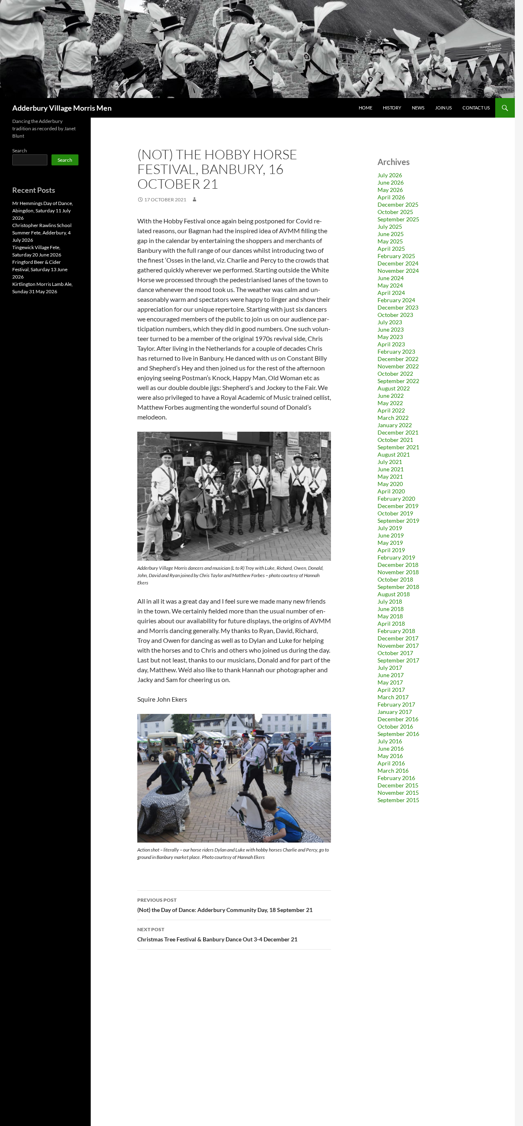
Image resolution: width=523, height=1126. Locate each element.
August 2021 (394, 454)
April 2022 (391, 410)
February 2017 (396, 704)
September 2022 (398, 380)
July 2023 (390, 322)
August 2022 (394, 388)
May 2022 (390, 402)
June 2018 (391, 608)
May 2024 (390, 285)
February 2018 (396, 630)
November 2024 (398, 270)
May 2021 (390, 476)
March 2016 (393, 770)
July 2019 (390, 527)
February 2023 (396, 351)
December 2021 (398, 432)
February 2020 (396, 498)
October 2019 (395, 513)
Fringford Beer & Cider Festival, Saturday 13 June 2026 (39, 269)
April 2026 (391, 197)
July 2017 (390, 667)
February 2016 (396, 777)
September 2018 (398, 586)
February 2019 (396, 557)
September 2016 (398, 733)
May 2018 (390, 616)
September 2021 (398, 447)
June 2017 (391, 674)
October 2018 (395, 579)
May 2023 (390, 336)
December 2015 (398, 785)
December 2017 (398, 638)
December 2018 (398, 564)
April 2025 (391, 248)
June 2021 (391, 469)
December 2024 (398, 263)
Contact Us (476, 107)
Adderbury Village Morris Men (62, 107)
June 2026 (391, 182)
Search (19, 150)
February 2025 (396, 255)
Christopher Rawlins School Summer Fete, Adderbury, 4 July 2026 (42, 232)
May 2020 (390, 483)
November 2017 (398, 645)
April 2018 (391, 623)
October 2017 (395, 652)
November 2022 (398, 366)
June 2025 (391, 233)
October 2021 (395, 439)
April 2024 (391, 292)
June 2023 (391, 329)
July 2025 (390, 226)
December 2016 (398, 719)
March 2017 (393, 696)
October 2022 (395, 373)
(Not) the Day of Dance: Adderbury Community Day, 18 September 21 (225, 905)
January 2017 (395, 711)
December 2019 (398, 505)
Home (365, 107)
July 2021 (390, 461)
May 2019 (390, 542)
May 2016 (390, 755)
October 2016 (395, 726)
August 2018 (394, 594)
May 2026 (390, 189)
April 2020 (391, 491)
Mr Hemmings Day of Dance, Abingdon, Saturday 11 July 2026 (42, 210)
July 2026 (390, 175)
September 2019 (398, 520)
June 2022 (391, 395)
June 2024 (391, 277)
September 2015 (398, 799)
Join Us (443, 107)
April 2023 (391, 344)
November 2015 (398, 792)
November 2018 (398, 572)
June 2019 (391, 535)
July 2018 (390, 601)
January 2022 (395, 424)
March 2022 (393, 417)
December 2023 (398, 307)
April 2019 (391, 549)
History (392, 107)
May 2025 (390, 241)
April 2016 (391, 763)
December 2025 (398, 204)
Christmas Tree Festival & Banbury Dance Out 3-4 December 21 (217, 934)
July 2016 (390, 741)
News (418, 107)
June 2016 (391, 748)
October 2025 (395, 211)
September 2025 (398, 219)
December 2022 (398, 358)
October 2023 (395, 314)
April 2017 (391, 689)
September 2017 (398, 660)
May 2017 (390, 682)
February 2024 (396, 300)
